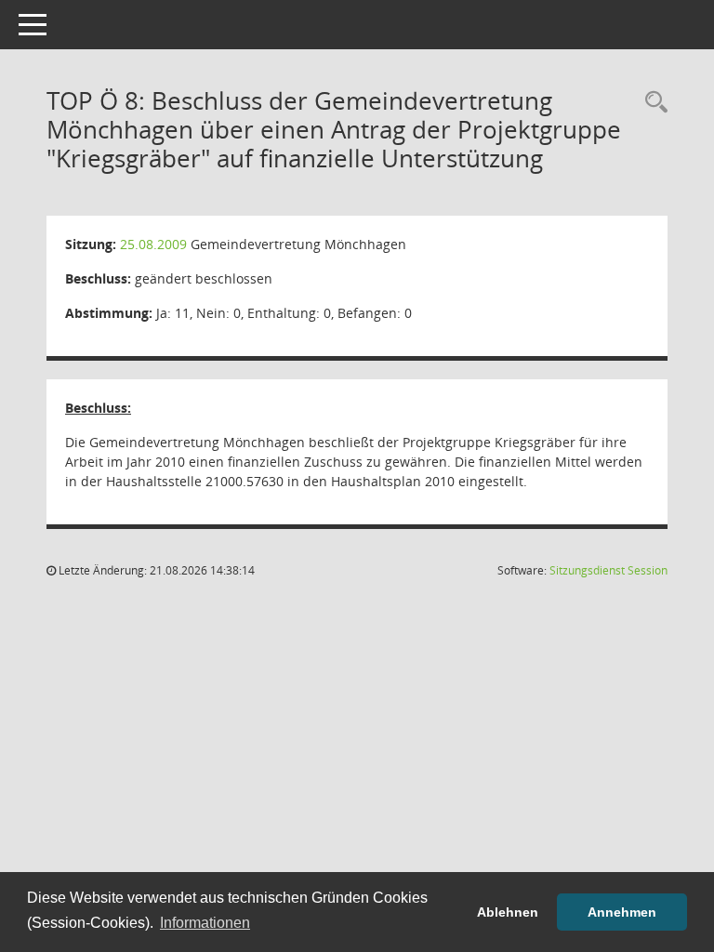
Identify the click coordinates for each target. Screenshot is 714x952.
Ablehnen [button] (507, 912)
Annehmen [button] (622, 912)
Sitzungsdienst (608, 570)
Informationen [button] (205, 923)
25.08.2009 (153, 244)
